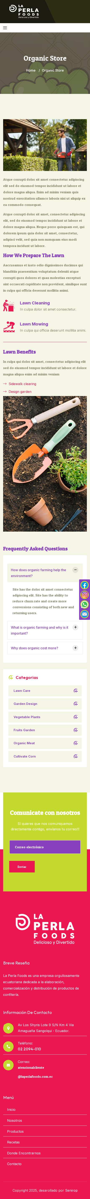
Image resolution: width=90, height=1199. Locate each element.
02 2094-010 (29, 1049)
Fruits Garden (24, 730)
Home (31, 70)
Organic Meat (24, 743)
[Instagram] (84, 595)
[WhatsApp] (84, 604)
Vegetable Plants (27, 717)
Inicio (11, 1109)
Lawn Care (22, 691)
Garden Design (25, 704)
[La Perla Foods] (24, 11)
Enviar (22, 866)
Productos (15, 1131)
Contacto (14, 1164)
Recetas (13, 1142)
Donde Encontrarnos (24, 1153)
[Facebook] (84, 585)
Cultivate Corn (25, 756)
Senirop (71, 1190)
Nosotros (14, 1120)
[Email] (84, 614)
